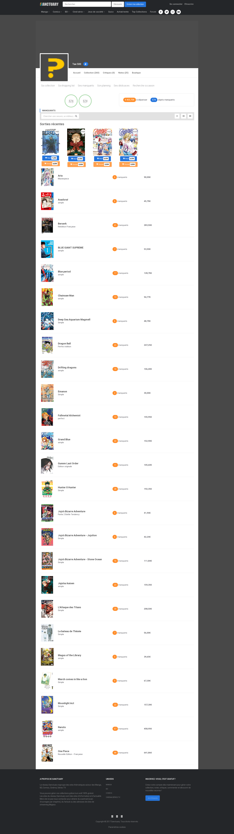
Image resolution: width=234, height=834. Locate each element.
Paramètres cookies (117, 827)
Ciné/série (78, 12)
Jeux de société (95, 12)
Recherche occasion (143, 85)
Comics (56, 12)
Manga (44, 12)
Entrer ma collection (135, 4)
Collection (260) (91, 73)
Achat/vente (123, 12)
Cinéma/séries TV (113, 797)
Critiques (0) (109, 73)
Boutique (136, 73)
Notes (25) (123, 73)
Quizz (111, 12)
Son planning (103, 85)
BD (66, 12)
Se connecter (176, 4)
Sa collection (48, 85)
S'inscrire (189, 4)
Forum (153, 12)
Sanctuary (115, 821)
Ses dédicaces (121, 85)
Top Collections (139, 12)
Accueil (76, 73)
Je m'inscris (153, 798)
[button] (85, 64)
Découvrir (118, 4)
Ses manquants (86, 85)
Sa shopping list (66, 85)
